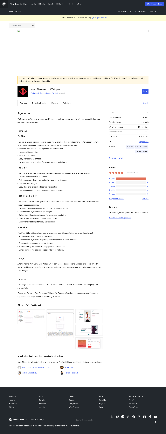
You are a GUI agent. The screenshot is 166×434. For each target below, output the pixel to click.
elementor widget (142, 151)
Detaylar (23, 103)
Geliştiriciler (73, 403)
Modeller (42, 407)
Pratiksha (69, 367)
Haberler (12, 400)
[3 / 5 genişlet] (99, 312)
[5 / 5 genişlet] (99, 340)
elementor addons (141, 147)
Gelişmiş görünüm (116, 158)
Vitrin (41, 396)
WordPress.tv (75, 407)
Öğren (71, 396)
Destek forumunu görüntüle (120, 217)
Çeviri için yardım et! (99, 18)
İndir (145, 91)
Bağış (102, 403)
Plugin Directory (15, 11)
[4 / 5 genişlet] (99, 328)
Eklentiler (42, 403)
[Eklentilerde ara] (33, 25)
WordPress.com (136, 396)
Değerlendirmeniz (116, 198)
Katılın (101, 396)
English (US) (143, 142)
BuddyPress (134, 407)
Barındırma (13, 403)
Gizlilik (11, 407)
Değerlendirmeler (39, 103)
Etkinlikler (102, 400)
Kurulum (54, 103)
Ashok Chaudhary (29, 373)
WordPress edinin (154, 4)
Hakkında (12, 396)
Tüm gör (145, 198)
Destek (145, 103)
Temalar (42, 400)
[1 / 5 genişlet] (42, 312)
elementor (129, 147)
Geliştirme (67, 103)
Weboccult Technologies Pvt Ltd (44, 93)
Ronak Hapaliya (71, 373)
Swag (102, 407)
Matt (131, 400)
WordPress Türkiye (37, 420)
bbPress (133, 403)
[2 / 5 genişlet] (70, 312)
